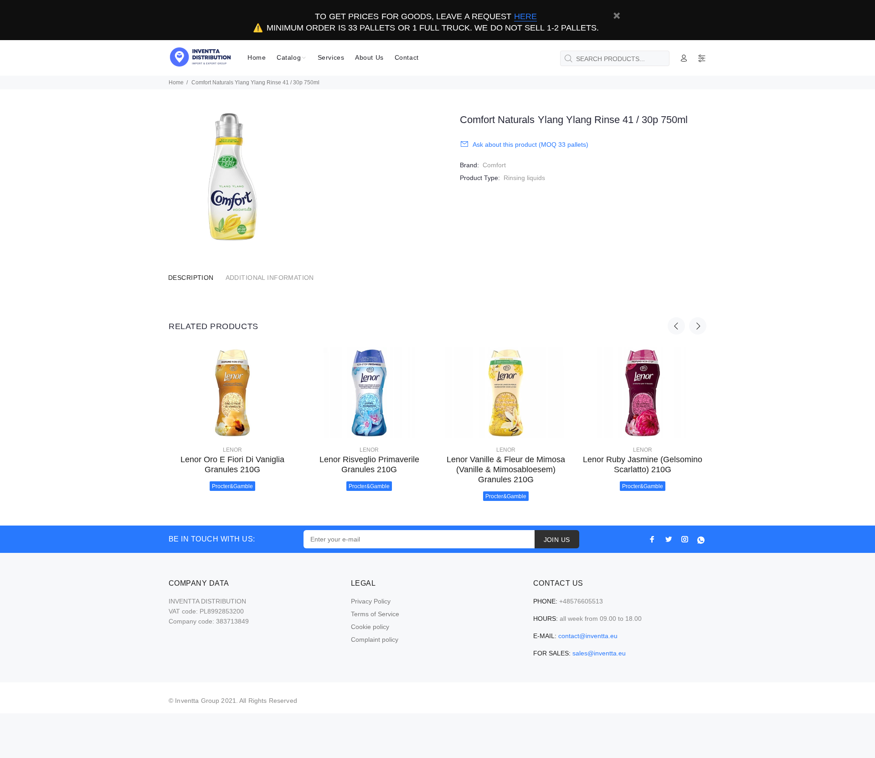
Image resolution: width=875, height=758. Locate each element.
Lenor (232, 450)
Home (176, 82)
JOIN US (557, 539)
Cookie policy (370, 626)
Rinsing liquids (524, 177)
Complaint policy (374, 639)
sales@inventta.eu (599, 653)
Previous (676, 326)
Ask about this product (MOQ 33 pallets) (530, 144)
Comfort (494, 165)
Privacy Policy (371, 601)
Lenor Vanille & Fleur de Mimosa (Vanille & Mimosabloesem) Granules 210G (506, 469)
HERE (525, 16)
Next (697, 326)
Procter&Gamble (232, 486)
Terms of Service (375, 614)
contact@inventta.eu (588, 635)
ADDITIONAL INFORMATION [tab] (270, 277)
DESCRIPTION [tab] (191, 277)
